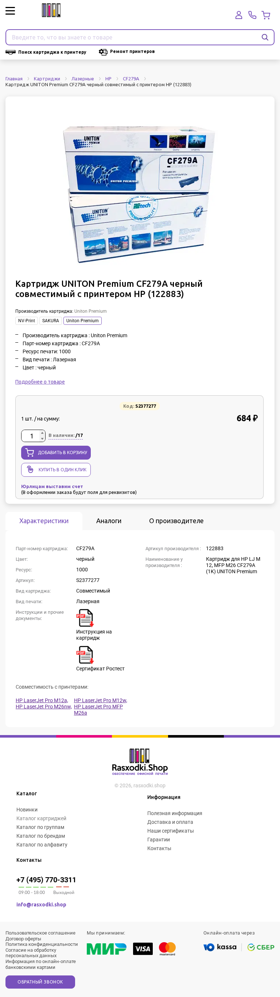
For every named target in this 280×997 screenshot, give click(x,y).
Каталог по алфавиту (41, 845)
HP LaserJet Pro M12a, (42, 700)
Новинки (27, 810)
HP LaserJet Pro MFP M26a (98, 710)
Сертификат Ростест (100, 668)
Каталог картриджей (41, 818)
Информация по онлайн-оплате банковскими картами (40, 964)
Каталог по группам (40, 827)
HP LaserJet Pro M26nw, (44, 706)
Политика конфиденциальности (41, 944)
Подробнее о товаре (40, 382)
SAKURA (50, 320)
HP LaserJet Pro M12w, (100, 700)
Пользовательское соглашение (40, 933)
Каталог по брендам (40, 836)
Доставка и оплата (170, 822)
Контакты (159, 848)
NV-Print (26, 320)
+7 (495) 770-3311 (46, 879)
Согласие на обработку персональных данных (31, 953)
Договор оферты (23, 938)
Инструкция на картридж (94, 635)
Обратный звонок (40, 981)
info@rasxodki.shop (41, 904)
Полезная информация (174, 813)
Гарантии (158, 839)
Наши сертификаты (170, 831)
